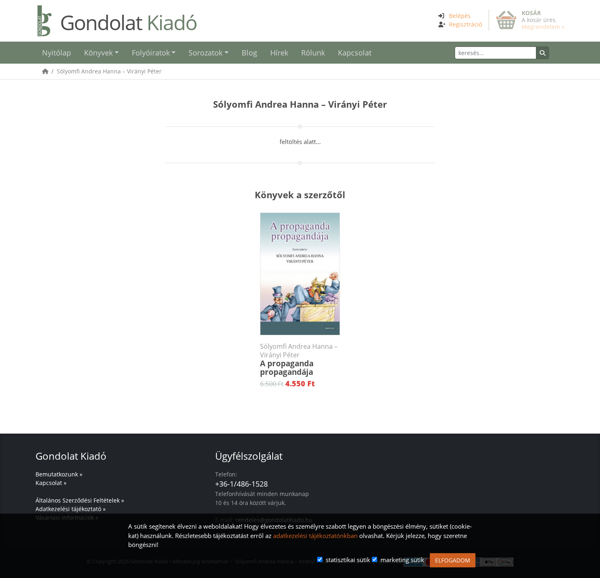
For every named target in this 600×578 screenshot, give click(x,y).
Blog (249, 53)
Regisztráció (465, 24)
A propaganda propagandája (299, 359)
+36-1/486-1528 (241, 484)
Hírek (279, 53)
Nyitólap (56, 53)
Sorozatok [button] (205, 53)
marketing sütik (402, 560)
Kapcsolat (354, 53)
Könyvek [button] (98, 53)
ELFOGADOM (452, 560)
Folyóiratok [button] (151, 53)
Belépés (460, 16)
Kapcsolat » (51, 483)
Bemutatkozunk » (59, 474)
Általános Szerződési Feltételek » (80, 500)
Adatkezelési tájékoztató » (71, 509)
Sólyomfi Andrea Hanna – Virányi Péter (109, 71)
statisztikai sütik (348, 560)
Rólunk (313, 53)
